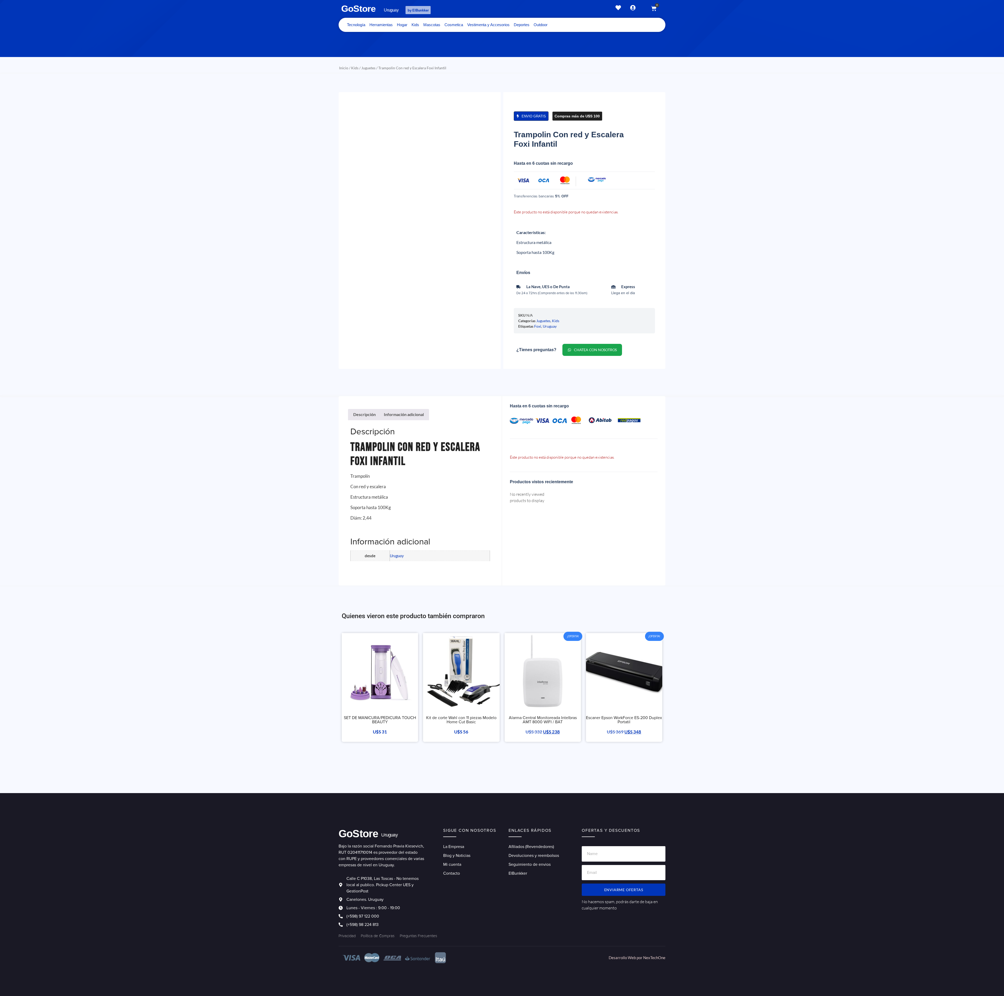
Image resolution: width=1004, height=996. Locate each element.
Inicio (343, 68)
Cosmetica (453, 24)
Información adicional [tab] (404, 414)
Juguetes (368, 68)
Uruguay (550, 326)
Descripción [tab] (364, 414)
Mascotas (431, 24)
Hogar (402, 24)
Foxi (537, 326)
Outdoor (540, 24)
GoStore (358, 8)
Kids (415, 24)
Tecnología (356, 24)
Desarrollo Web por (626, 957)
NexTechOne (654, 957)
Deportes (521, 24)
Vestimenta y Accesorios (488, 24)
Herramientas (381, 24)
